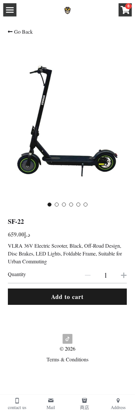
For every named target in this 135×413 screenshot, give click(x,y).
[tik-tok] (67, 339)
